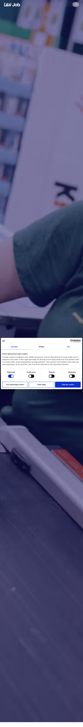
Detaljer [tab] (41, 347)
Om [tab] (68, 347)
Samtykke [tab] (14, 347)
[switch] (31, 376)
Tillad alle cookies (68, 384)
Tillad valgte (41, 384)
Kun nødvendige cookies (15, 384)
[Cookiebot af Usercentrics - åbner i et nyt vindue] (72, 340)
